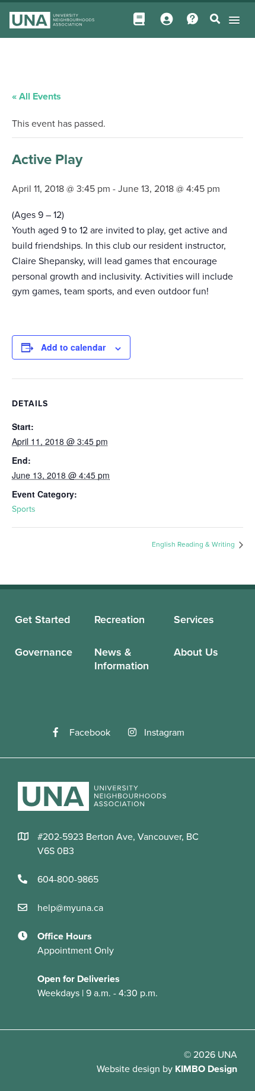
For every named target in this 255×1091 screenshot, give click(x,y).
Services (194, 619)
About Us (196, 652)
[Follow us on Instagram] (136, 733)
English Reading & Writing (194, 544)
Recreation (119, 619)
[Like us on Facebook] (61, 733)
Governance (43, 652)
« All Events (36, 96)
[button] (232, 20)
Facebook (89, 733)
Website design (128, 1069)
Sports (24, 509)
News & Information (121, 659)
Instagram (164, 733)
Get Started (42, 619)
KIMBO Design (206, 1069)
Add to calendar (73, 347)
